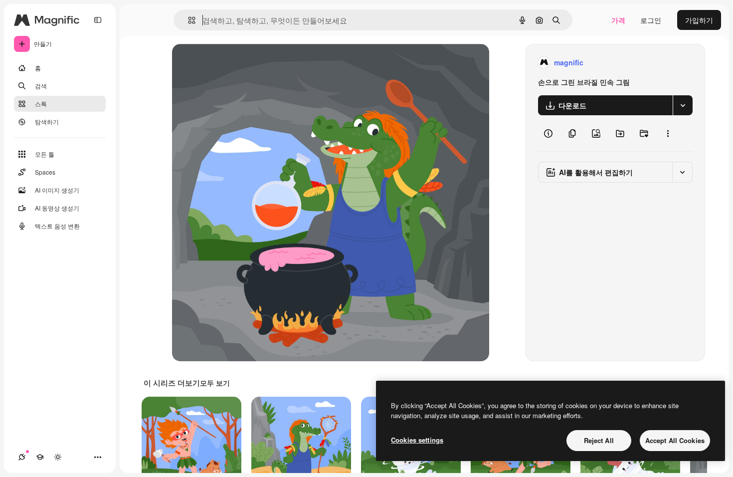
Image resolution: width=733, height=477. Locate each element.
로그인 (650, 20)
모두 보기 (215, 383)
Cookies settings (417, 440)
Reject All (599, 440)
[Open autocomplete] (187, 20)
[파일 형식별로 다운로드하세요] (683, 105)
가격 (618, 20)
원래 (229, 62)
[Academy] (40, 457)
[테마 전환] (58, 457)
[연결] (22, 457)
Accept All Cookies (675, 440)
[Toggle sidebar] (98, 20)
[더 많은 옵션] (668, 133)
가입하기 (699, 20)
